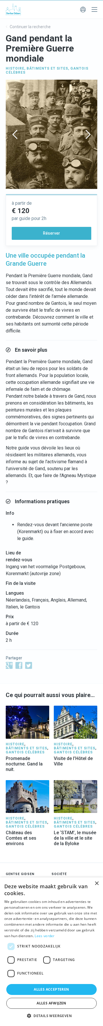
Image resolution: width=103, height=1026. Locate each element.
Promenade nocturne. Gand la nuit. (24, 764)
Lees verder (44, 935)
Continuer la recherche (30, 26)
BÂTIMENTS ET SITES (47, 68)
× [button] (96, 883)
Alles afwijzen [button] (51, 1003)
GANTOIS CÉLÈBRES (25, 752)
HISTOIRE (15, 68)
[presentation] (15, 134)
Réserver (51, 233)
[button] (51, 1015)
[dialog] (51, 951)
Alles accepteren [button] (51, 989)
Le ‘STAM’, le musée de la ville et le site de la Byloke (75, 838)
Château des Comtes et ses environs (21, 838)
